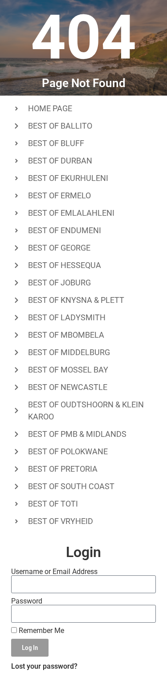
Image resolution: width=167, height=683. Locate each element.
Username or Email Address (54, 571)
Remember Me (40, 630)
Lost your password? (44, 666)
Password (26, 601)
